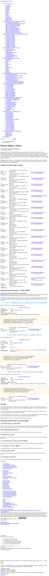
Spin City (7, 15)
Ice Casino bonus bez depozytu (9, 495)
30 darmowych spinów (10, 39)
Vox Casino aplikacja (10, 88)
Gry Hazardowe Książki (10, 103)
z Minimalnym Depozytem (11, 52)
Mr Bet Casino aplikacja (10, 92)
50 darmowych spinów (10, 43)
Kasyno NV (3, 294)
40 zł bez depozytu (9, 116)
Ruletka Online (9, 133)
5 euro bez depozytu (10, 121)
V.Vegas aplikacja (9, 87)
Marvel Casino (9, 18)
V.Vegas (7, 10)
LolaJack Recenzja (35, 242)
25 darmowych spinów (10, 38)
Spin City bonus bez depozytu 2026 (13, 25)
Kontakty (5, 499)
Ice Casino (8, 16)
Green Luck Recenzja (35, 229)
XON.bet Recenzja (35, 272)
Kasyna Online (6, 463)
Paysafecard (8, 60)
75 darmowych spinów (10, 45)
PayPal (7, 61)
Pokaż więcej (3, 287)
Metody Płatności (16, 58)
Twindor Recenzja (35, 184)
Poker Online (8, 132)
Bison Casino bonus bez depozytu (12, 30)
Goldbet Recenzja (35, 266)
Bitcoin (7, 68)
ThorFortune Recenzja (35, 260)
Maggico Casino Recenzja (36, 195)
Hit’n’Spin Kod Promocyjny (11, 74)
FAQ (4, 501)
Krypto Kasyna (9, 67)
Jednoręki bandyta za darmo (11, 102)
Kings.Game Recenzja (35, 283)
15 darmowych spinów (10, 36)
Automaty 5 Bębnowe (10, 109)
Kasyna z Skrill (6, 485)
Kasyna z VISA (6, 486)
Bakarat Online (9, 135)
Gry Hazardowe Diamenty (11, 104)
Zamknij (7, 568)
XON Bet (8, 8)
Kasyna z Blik (6, 483)
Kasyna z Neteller (6, 487)
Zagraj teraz (42, 172)
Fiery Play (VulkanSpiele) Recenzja (38, 277)
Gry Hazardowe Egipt (10, 105)
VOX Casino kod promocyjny (12, 80)
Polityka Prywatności (5, 522)
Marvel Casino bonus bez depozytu (13, 28)
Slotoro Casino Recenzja (36, 236)
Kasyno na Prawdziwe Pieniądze (9, 466)
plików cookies (16, 566)
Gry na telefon (8, 107)
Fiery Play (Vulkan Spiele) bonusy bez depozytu (15, 23)
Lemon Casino (9, 17)
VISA (7, 65)
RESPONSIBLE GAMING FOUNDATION (10, 523)
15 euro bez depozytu (10, 125)
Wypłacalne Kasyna (10, 49)
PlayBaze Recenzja (35, 217)
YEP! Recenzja (34, 201)
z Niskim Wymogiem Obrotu (11, 55)
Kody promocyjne (23, 73)
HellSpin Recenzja (35, 222)
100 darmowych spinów (10, 46)
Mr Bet (7, 12)
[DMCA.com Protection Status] (22, 518)
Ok (1, 561)
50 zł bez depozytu (9, 117)
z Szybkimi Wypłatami (10, 54)
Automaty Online (18, 97)
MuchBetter (8, 72)
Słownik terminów (7, 502)
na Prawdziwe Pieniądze (11, 50)
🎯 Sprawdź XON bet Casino (24, 376)
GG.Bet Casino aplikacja (11, 89)
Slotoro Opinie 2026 (7, 476)
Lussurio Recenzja (35, 254)
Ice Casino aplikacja (10, 84)
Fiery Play (8, 7)
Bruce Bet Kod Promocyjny (11, 76)
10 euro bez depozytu (10, 124)
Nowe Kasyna (8, 51)
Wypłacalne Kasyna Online (8, 464)
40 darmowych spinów (10, 42)
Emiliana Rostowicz (17, 148)
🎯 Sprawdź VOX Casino (24, 339)
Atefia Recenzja (34, 248)
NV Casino (8, 5)
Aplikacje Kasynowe (18, 83)
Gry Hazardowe (18, 131)
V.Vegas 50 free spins (7, 496)
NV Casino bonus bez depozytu (12, 22)
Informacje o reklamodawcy (8, 507)
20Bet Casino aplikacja (10, 94)
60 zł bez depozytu (9, 118)
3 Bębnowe (8, 110)
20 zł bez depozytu (9, 112)
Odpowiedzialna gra (7, 506)
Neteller (7, 66)
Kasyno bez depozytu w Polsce (9, 491)
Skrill (7, 62)
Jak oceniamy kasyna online (8, 503)
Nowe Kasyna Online (7, 468)
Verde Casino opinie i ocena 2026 (10, 477)
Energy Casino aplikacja (10, 95)
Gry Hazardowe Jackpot (10, 106)
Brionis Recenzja (34, 190)
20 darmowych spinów (10, 37)
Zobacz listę (3, 574)
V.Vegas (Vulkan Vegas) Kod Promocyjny (14, 77)
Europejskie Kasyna (10, 57)
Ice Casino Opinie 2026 (8, 472)
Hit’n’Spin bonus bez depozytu (9, 492)
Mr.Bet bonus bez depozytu (11, 27)
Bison (7, 14)
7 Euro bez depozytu (10, 122)
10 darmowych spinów (10, 35)
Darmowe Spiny (24, 33)
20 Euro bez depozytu (10, 126)
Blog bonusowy (6, 136)
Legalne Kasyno (9, 53)
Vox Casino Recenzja (35, 178)
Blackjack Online (9, 134)
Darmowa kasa (17, 111)
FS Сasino (8, 9)
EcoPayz (7, 69)
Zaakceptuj (3, 568)
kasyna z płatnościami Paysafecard (29, 350)
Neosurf (7, 70)
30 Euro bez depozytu (10, 128)
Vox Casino (8, 6)
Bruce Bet (8, 13)
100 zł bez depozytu (10, 120)
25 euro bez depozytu (10, 127)
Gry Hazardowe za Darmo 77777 (12, 99)
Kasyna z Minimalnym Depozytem (10, 467)
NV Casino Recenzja (35, 172)
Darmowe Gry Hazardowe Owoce (13, 98)
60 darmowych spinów (10, 44)
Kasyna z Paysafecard (7, 488)
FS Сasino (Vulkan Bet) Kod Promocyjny (14, 81)
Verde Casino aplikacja (10, 96)
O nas (4, 500)
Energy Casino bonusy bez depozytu (13, 24)
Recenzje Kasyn (6, 470)
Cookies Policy (4, 519)
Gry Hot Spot (8, 101)
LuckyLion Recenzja (35, 212)
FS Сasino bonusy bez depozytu (9, 493)
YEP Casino (5, 478)
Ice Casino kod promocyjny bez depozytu (14, 75)
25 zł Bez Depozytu (10, 113)
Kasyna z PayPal (6, 482)
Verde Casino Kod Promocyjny (12, 79)
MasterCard (8, 64)
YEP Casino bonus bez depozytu (12, 29)
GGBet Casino (9, 20)
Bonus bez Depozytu (21, 21)
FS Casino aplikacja (10, 90)
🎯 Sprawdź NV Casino (24, 307)
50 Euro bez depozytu (10, 129)
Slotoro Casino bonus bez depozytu (13, 31)
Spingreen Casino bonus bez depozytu (13, 32)
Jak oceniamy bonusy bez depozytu (10, 504)
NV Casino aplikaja (10, 85)
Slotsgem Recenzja (35, 207)
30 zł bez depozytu (9, 114)
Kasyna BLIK (8, 59)
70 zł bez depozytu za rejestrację (12, 119)
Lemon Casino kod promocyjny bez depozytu (15, 82)
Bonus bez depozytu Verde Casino (10, 494)
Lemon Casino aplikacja (10, 91)
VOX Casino (5, 474)
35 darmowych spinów (10, 40)
